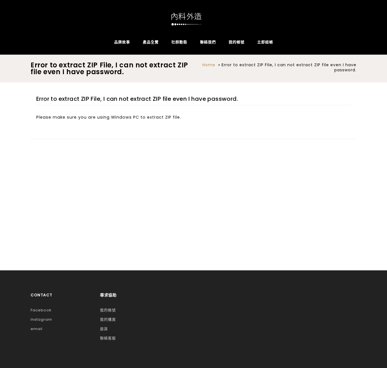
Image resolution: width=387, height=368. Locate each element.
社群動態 (179, 42)
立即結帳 (265, 42)
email (36, 328)
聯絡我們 (208, 42)
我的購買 (108, 319)
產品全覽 (151, 42)
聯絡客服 (108, 338)
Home (208, 65)
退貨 (104, 328)
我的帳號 (236, 42)
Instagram (41, 319)
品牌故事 (122, 42)
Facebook (41, 310)
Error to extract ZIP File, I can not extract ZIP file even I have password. (137, 99)
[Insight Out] (186, 19)
